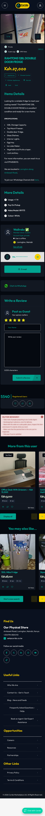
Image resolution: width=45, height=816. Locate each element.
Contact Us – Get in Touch (18, 692)
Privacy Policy (13, 772)
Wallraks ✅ (21, 230)
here (37, 180)
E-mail (24, 269)
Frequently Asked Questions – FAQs (22, 709)
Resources (11, 747)
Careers (10, 740)
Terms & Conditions (15, 780)
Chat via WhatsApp (18, 286)
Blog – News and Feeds (17, 700)
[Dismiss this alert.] (42, 417)
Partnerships (12, 755)
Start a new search (12, 599)
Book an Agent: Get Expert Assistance (22, 720)
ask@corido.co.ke (14, 638)
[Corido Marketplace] (22, 5)
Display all (8, 516)
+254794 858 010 (11, 635)
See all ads (17, 247)
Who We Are (12, 685)
